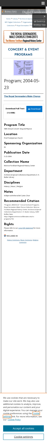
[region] (23, 418)
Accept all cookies (23, 428)
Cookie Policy (14, 419)
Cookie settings (23, 436)
